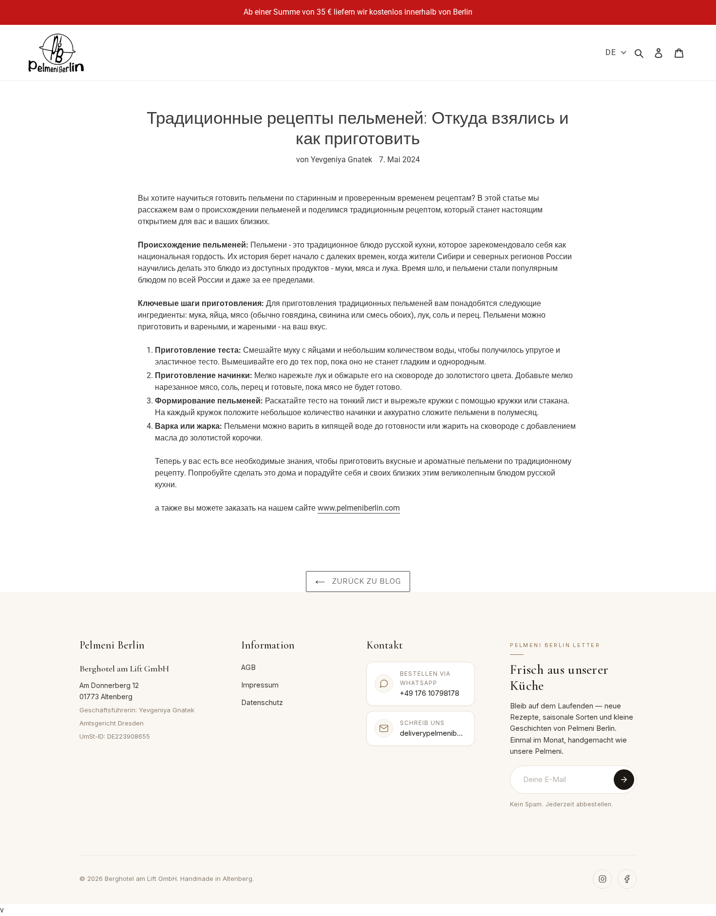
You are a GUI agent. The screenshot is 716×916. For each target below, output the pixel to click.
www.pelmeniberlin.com (359, 508)
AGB (248, 667)
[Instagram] (602, 879)
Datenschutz (262, 702)
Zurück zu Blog (365, 581)
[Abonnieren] (624, 779)
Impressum (260, 685)
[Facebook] (627, 879)
